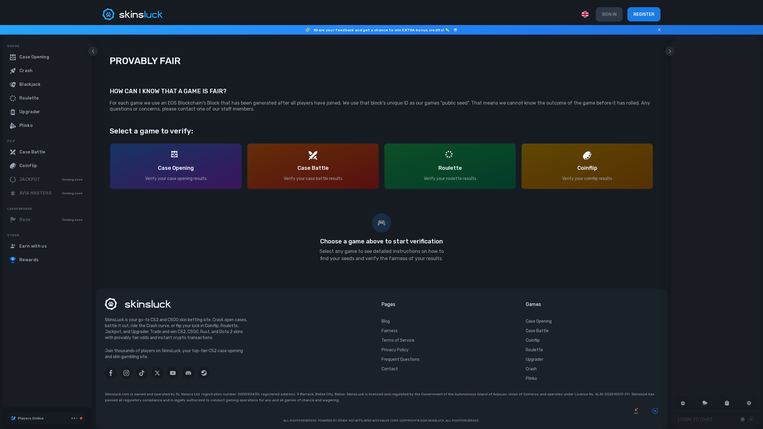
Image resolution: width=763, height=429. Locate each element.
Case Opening (539, 321)
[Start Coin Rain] (705, 403)
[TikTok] (142, 373)
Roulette (534, 349)
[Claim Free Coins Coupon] (683, 403)
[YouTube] (173, 373)
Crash (531, 369)
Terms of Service (398, 340)
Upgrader (534, 359)
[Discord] (188, 373)
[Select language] (585, 14)
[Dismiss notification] (659, 29)
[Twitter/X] (157, 373)
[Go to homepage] (133, 14)
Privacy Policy (395, 349)
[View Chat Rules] (727, 403)
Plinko (531, 378)
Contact (390, 369)
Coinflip (533, 340)
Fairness (390, 330)
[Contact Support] (749, 403)
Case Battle (537, 330)
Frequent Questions (401, 359)
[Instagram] (126, 373)
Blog (386, 321)
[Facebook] (111, 373)
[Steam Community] (204, 373)
